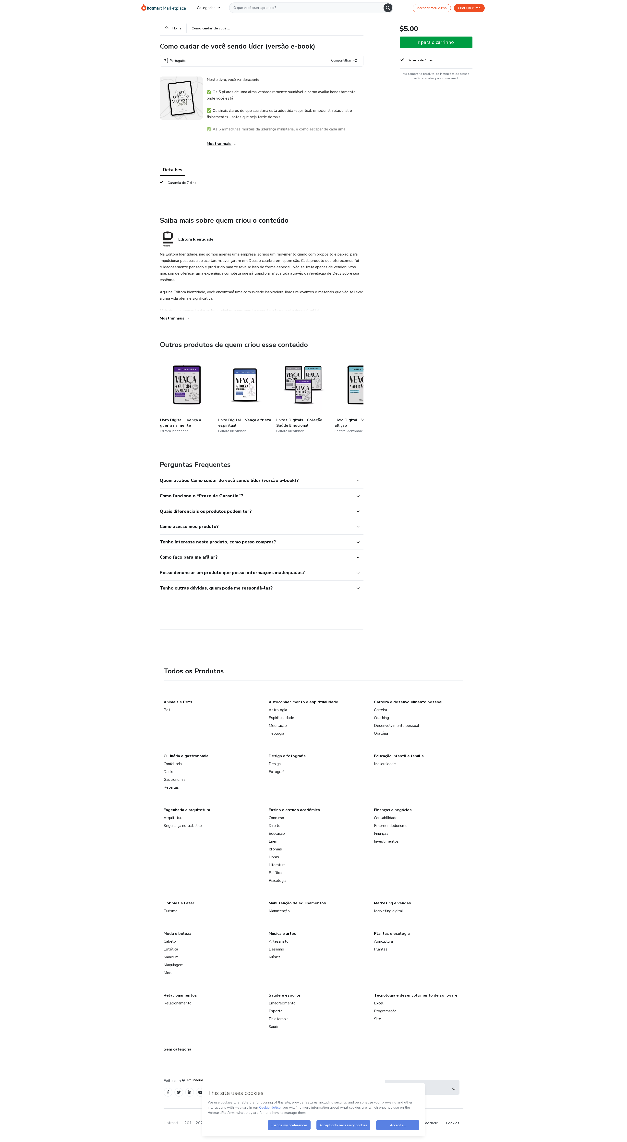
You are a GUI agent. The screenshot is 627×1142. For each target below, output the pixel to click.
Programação (385, 1011)
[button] (256, 480)
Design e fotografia (287, 756)
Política (275, 872)
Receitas (171, 787)
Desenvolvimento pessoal (396, 725)
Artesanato (279, 941)
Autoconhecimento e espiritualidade (303, 702)
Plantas (380, 949)
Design (275, 764)
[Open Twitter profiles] (179, 1092)
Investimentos (386, 841)
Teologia (276, 733)
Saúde (274, 1026)
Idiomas (275, 849)
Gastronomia (174, 779)
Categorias (206, 8)
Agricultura (383, 941)
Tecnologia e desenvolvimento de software (416, 995)
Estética (171, 949)
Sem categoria (177, 1049)
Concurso (276, 818)
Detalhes (172, 170)
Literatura (277, 865)
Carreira (380, 710)
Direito (274, 825)
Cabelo (170, 941)
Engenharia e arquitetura (187, 810)
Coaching (381, 717)
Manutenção (279, 911)
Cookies (452, 1123)
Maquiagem (173, 965)
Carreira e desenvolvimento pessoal (408, 702)
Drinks (169, 771)
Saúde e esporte (285, 995)
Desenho (276, 949)
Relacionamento (178, 1003)
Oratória (381, 733)
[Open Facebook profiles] (168, 1092)
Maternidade (385, 764)
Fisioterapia (279, 1019)
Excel (379, 1003)
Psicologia (277, 880)
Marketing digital (388, 911)
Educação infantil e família (399, 756)
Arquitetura (173, 818)
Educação (277, 833)
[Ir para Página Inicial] (165, 8)
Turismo (171, 911)
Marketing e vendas (392, 903)
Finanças (381, 833)
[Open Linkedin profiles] (189, 1092)
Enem (273, 841)
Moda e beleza (177, 933)
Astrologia (278, 710)
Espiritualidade (281, 717)
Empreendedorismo (391, 825)
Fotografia (278, 771)
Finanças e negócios (393, 810)
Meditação (278, 725)
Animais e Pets (178, 702)
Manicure (171, 957)
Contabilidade (386, 818)
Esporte (276, 1011)
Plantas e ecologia (392, 933)
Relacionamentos (180, 995)
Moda (168, 972)
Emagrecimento (282, 1003)
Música (274, 957)
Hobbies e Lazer (179, 903)
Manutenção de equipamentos (297, 903)
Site (377, 1019)
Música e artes (282, 933)
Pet (167, 710)
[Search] (388, 7)
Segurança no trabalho (183, 825)
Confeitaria (173, 764)
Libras (274, 857)
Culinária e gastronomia (186, 756)
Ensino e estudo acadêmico (294, 810)
